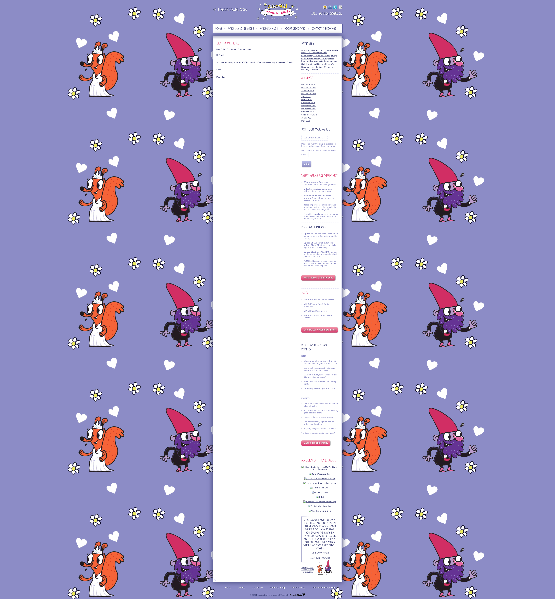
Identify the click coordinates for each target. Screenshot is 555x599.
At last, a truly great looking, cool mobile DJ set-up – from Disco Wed (319, 51)
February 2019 (308, 84)
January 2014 (307, 90)
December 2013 (308, 93)
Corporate (257, 587)
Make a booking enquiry (316, 443)
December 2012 (308, 105)
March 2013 (306, 99)
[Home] (218, 28)
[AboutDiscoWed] (295, 28)
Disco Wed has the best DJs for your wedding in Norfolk (318, 68)
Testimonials (298, 587)
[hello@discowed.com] (230, 10)
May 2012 (305, 121)
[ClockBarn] (315, 558)
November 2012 (308, 109)
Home (228, 587)
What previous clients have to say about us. (307, 569)
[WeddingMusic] (269, 28)
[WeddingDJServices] (241, 28)
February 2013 (308, 102)
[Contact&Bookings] (324, 28)
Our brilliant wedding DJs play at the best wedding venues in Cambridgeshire (319, 60)
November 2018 (308, 87)
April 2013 (306, 96)
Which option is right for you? (318, 277)
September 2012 (309, 115)
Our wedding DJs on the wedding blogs (319, 55)
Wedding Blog (277, 587)
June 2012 (306, 118)
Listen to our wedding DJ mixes (320, 329)
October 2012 (307, 112)
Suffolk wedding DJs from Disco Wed (318, 64)
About (241, 587)
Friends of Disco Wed (324, 587)
